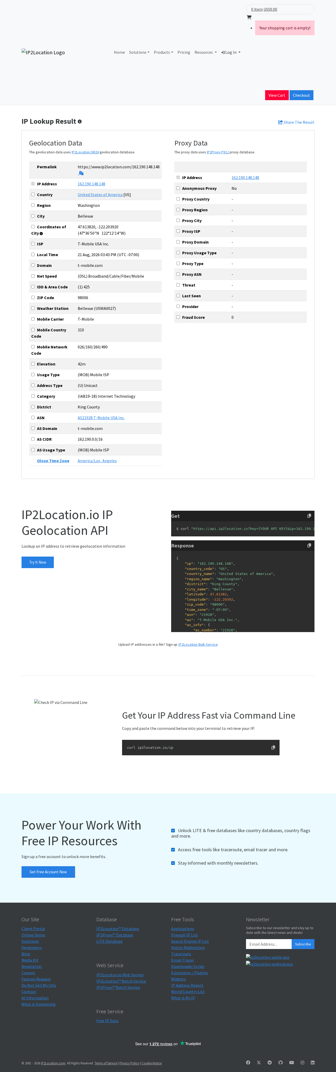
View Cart (277, 95)
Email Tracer (182, 960)
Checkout (301, 95)
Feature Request (36, 979)
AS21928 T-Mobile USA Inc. (101, 417)
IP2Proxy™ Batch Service (118, 987)
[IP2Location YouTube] (291, 1062)
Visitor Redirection (188, 947)
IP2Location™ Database (117, 928)
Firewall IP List (184, 935)
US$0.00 (270, 9)
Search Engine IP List (190, 941)
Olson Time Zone (53, 460)
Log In (230, 52)
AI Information (35, 997)
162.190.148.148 (91, 183)
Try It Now (37, 562)
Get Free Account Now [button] (48, 871)
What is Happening (39, 1004)
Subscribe (303, 944)
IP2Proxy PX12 (218, 152)
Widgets (178, 979)
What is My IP (183, 997)
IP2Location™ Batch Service (121, 981)
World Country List (188, 991)
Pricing (183, 52)
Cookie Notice (151, 1063)
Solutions (137, 52)
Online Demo (33, 935)
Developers (32, 947)
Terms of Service (105, 1063)
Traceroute (181, 953)
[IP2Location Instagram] (302, 1062)
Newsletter (32, 966)
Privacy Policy (129, 1063)
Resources (204, 52)
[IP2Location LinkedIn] (312, 1062)
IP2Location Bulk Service (198, 644)
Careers (28, 972)
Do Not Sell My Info (39, 985)
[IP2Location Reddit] (269, 1062)
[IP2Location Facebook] (248, 1062)
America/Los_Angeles (97, 460)
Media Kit (30, 960)
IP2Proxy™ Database (114, 935)
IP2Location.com (53, 1063)
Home (119, 52)
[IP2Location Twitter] (259, 1062)
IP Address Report (187, 985)
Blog (26, 953)
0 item (257, 9)
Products (162, 52)
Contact (29, 991)
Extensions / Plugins (189, 972)
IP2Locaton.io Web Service (120, 974)
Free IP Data (107, 1020)
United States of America (100, 194)
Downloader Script (187, 966)
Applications (182, 928)
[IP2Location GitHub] (281, 1062)
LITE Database (109, 941)
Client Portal (33, 928)
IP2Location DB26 (85, 152)
